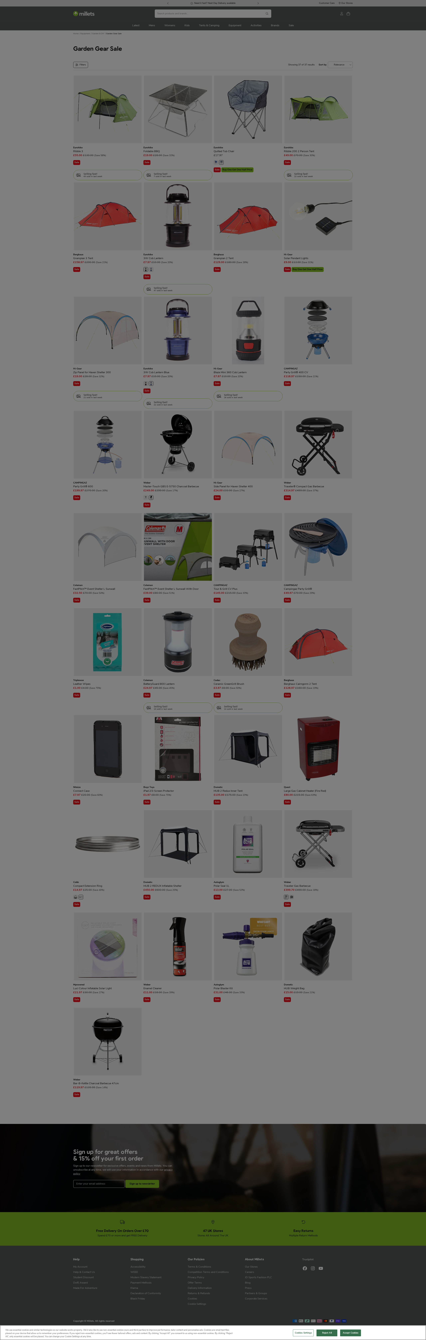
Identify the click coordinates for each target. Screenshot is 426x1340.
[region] (213, 1332)
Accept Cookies (350, 1333)
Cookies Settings (303, 1333)
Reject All (327, 1333)
